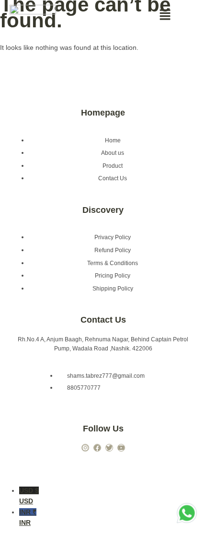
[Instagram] (85, 448)
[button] (165, 15)
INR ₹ (27, 517)
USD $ (29, 496)
